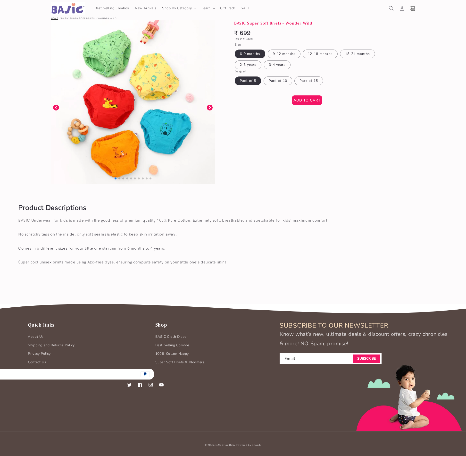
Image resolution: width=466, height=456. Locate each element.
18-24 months (357, 53)
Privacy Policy (39, 353)
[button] (179, 8)
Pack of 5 (248, 80)
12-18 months (320, 53)
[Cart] (412, 8)
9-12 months (284, 53)
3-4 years (277, 64)
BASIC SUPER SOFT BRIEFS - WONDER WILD (89, 18)
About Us (36, 336)
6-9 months (250, 53)
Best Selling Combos (172, 345)
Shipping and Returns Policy (51, 345)
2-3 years (248, 64)
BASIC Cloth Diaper (171, 336)
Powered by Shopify (249, 445)
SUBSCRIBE (366, 358)
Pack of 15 (309, 80)
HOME (54, 18)
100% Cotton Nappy (172, 353)
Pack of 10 (278, 80)
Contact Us (37, 362)
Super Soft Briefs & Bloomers (180, 362)
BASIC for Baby (225, 445)
